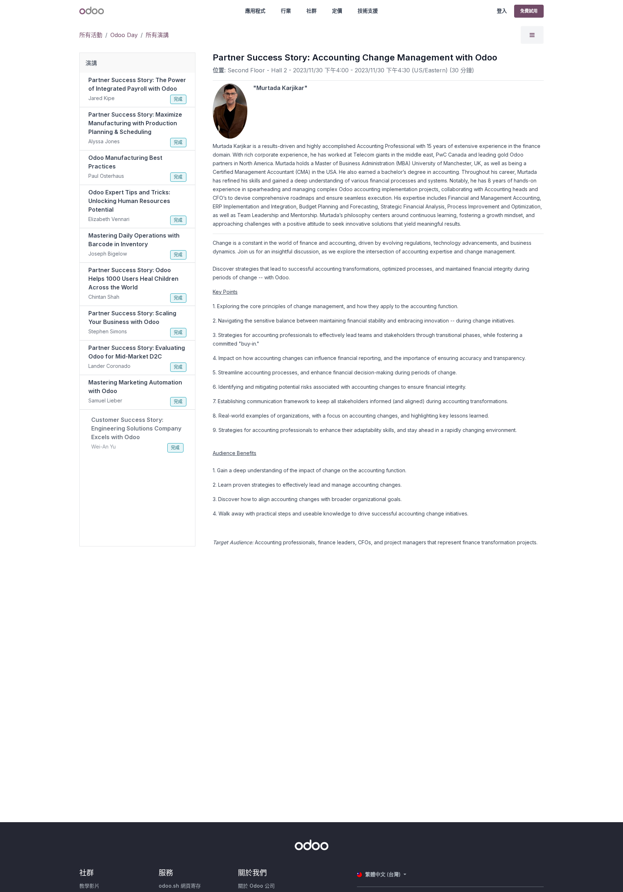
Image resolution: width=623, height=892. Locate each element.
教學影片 (89, 886)
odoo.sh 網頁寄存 (180, 886)
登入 (502, 11)
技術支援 (368, 11)
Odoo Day (124, 35)
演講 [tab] (91, 63)
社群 (311, 11)
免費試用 (529, 11)
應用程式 (255, 11)
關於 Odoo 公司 (256, 886)
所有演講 (157, 35)
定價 (337, 11)
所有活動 (90, 35)
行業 (286, 11)
